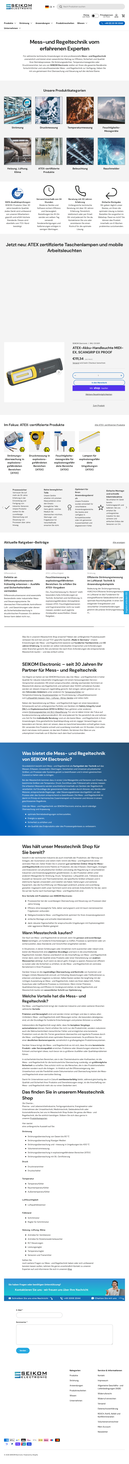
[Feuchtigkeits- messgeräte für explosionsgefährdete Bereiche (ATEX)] (64, 441)
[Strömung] (17, 110)
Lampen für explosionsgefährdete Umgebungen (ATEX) (89, 462)
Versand (76, 363)
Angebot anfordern (126, 602)
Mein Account (104, 1426)
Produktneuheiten (65, 23)
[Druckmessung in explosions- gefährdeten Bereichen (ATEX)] (39, 441)
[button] (123, 16)
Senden (23, 1350)
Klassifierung (48, 712)
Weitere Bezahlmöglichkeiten (99, 394)
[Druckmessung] (48, 110)
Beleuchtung (80, 168)
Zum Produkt (99, 405)
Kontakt (101, 1375)
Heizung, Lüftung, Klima (17, 170)
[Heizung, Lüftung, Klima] (17, 151)
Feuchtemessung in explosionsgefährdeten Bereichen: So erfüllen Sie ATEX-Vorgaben (61, 582)
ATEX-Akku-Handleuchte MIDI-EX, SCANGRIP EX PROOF (98, 350)
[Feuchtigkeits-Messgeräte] (111, 110)
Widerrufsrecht (105, 1393)
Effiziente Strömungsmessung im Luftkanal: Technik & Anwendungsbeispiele (105, 581)
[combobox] (91, 6)
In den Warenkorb (99, 383)
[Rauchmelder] (111, 151)
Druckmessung (49, 127)
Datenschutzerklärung (108, 1408)
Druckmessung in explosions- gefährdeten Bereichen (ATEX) (39, 462)
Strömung (18, 127)
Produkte (74, 1375)
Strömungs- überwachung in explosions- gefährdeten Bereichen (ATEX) (14, 464)
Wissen (73, 1395)
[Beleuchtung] (80, 151)
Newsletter (103, 1431)
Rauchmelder (111, 168)
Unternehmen (76, 1400)
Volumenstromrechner (108, 1421)
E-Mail (19, 1310)
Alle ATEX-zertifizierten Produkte (110, 425)
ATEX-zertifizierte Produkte (48, 170)
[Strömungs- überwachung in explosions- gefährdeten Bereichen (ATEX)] (14, 441)
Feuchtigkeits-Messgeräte (111, 129)
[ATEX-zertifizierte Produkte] (48, 151)
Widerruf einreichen (107, 1398)
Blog (70, 1269)
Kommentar (21, 1322)
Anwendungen (76, 1385)
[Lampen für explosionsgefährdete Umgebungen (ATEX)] (89, 441)
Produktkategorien (38, 1118)
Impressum (103, 1380)
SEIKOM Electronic (80, 343)
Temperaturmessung (80, 127)
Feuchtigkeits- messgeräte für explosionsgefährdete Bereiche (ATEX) (64, 462)
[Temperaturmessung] (80, 110)
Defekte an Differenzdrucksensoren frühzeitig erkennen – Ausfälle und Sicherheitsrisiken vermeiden (22, 584)
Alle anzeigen (119, 542)
